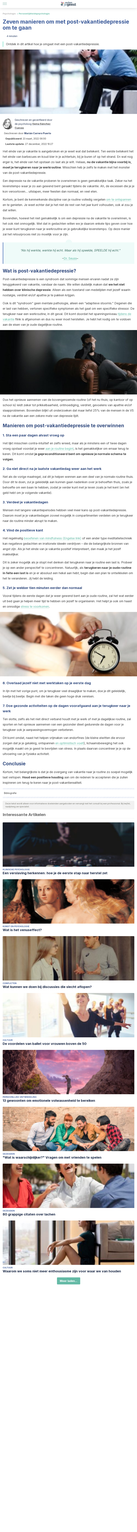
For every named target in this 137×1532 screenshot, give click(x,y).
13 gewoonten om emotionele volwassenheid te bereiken (49, 1101)
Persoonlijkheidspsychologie (34, 13)
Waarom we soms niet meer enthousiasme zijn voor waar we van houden (62, 1271)
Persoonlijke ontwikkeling (20, 1097)
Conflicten (10, 983)
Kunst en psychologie (16, 926)
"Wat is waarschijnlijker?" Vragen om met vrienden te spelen (52, 1157)
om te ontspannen (118, 199)
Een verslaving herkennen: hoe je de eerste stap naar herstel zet (55, 873)
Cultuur (8, 1040)
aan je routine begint (59, 448)
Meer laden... (68, 1281)
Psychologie (9, 13)
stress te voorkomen (35, 606)
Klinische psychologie (16, 869)
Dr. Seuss (70, 258)
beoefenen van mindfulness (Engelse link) (52, 538)
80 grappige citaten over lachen (29, 1214)
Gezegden (9, 1154)
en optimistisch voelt (69, 743)
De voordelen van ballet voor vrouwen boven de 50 (45, 1044)
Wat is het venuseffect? (22, 930)
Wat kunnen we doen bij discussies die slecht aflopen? (47, 987)
